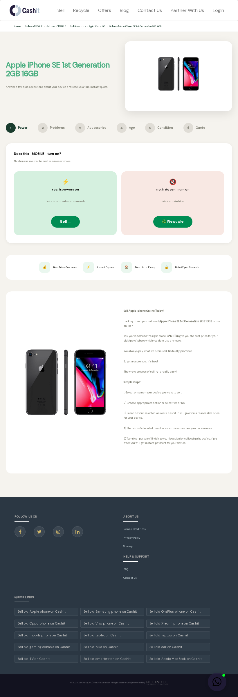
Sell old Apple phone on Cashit (42, 611)
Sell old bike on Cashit (101, 647)
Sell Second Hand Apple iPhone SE (87, 26)
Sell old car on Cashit (165, 647)
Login (218, 10)
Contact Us (150, 10)
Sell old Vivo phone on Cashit (106, 623)
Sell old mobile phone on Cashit (42, 635)
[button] (217, 682)
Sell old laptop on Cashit (168, 635)
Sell (60, 10)
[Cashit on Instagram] (58, 531)
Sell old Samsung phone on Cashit (110, 611)
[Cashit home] (24, 10)
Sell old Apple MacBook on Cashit (175, 659)
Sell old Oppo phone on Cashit (41, 623)
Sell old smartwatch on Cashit (107, 659)
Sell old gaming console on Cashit (44, 647)
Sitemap (128, 546)
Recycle (81, 10)
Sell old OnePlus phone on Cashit (175, 611)
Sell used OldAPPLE (56, 26)
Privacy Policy (131, 538)
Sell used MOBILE (33, 26)
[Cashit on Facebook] (20, 531)
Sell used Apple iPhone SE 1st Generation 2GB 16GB (135, 26)
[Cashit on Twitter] (39, 531)
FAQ (125, 569)
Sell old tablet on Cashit (102, 635)
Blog (124, 10)
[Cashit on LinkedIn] (77, 531)
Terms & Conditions (134, 529)
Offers (104, 10)
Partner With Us (187, 10)
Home (18, 26)
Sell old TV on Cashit (34, 659)
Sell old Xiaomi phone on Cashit (174, 623)
